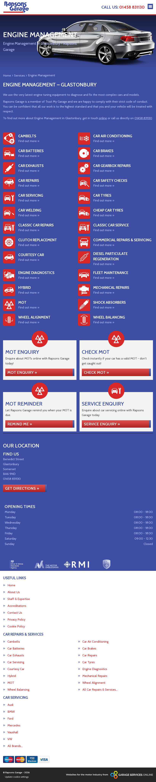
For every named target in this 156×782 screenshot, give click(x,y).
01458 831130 (123, 7)
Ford (10, 718)
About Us (13, 592)
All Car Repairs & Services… (100, 689)
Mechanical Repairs (94, 675)
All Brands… (15, 746)
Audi (10, 704)
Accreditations (16, 605)
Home (11, 585)
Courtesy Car (15, 669)
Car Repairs (89, 655)
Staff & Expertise (18, 599)
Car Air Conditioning (95, 641)
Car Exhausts (15, 655)
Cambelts (13, 641)
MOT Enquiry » (22, 372)
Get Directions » (22, 488)
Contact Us (14, 612)
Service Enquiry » (102, 424)
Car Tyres (88, 662)
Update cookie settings (17, 776)
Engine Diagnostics (94, 669)
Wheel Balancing (18, 689)
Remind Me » (19, 424)
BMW (11, 711)
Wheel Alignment (93, 682)
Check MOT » (96, 372)
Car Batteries (16, 648)
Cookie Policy (16, 626)
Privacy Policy (16, 619)
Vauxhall (12, 732)
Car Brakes (89, 648)
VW (9, 739)
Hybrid (11, 675)
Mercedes (13, 725)
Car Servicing (15, 662)
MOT (10, 682)
